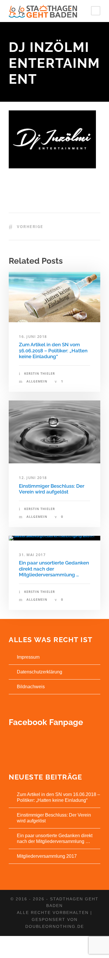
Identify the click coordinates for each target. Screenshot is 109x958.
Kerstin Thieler (39, 373)
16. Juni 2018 (33, 336)
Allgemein (36, 381)
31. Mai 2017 (32, 554)
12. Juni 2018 (33, 477)
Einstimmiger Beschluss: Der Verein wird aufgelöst (51, 489)
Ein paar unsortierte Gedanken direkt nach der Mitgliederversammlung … (54, 569)
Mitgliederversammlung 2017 (47, 856)
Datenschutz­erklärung (39, 671)
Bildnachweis (31, 686)
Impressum (28, 657)
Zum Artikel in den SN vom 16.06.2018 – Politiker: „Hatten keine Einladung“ (53, 350)
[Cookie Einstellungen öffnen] (10, 950)
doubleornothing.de (54, 926)
